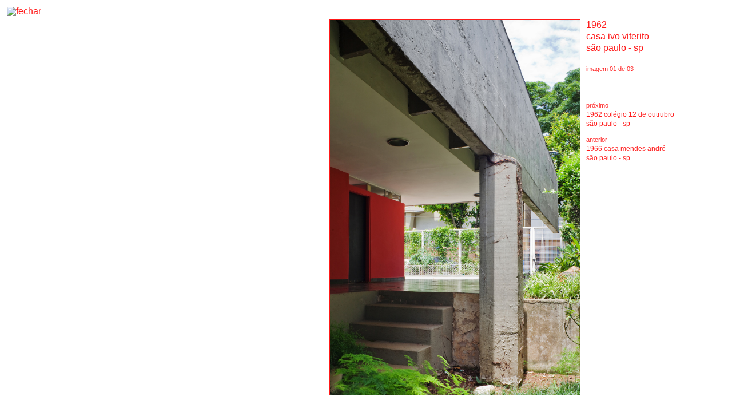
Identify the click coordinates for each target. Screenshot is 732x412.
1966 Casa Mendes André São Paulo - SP (626, 153)
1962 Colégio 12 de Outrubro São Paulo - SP (630, 119)
